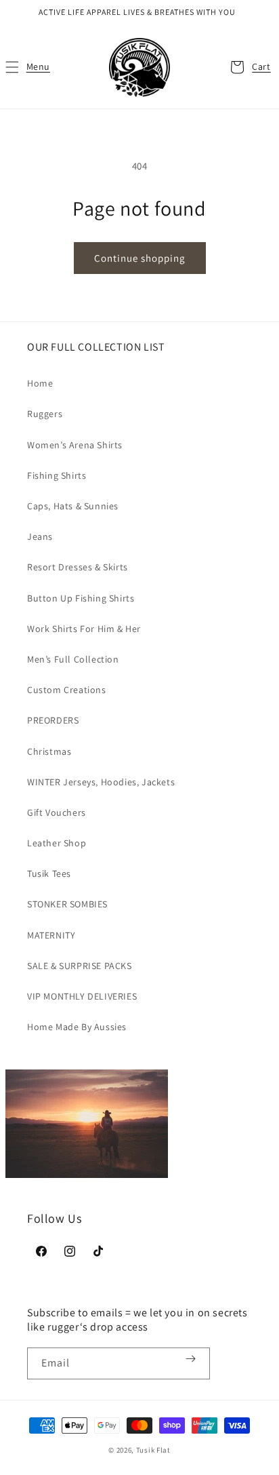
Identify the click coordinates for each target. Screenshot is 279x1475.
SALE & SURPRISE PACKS (79, 966)
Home (40, 383)
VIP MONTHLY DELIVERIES (82, 996)
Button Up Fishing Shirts (80, 598)
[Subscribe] (190, 1359)
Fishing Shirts (56, 475)
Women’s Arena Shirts (75, 445)
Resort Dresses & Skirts (77, 567)
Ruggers (44, 414)
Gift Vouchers (56, 812)
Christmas (49, 751)
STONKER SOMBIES (67, 904)
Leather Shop (56, 843)
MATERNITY (51, 935)
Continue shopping (140, 258)
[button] (27, 67)
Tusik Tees (49, 873)
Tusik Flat (153, 1450)
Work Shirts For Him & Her (84, 629)
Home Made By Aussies (77, 1027)
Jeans (40, 536)
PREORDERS (53, 720)
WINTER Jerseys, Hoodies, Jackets (101, 782)
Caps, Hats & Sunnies (73, 506)
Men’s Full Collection (73, 659)
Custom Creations (66, 690)
